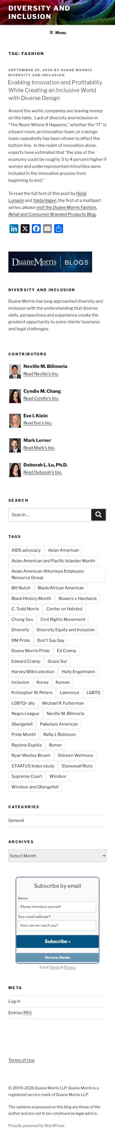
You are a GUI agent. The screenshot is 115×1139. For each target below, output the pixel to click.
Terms (54, 967)
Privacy (70, 967)
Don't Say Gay (50, 640)
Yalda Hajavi (44, 200)
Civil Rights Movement (62, 619)
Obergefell (22, 724)
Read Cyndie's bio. (41, 398)
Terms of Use (21, 1060)
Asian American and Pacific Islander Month (53, 560)
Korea (42, 682)
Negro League (25, 713)
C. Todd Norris (25, 608)
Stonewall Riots (77, 766)
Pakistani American (59, 724)
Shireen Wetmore (75, 755)
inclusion (20, 682)
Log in (14, 1001)
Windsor (57, 776)
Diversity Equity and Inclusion (66, 629)
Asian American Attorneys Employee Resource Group (47, 574)
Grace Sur (57, 661)
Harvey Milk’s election (32, 671)
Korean (63, 682)
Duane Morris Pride (30, 650)
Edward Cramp (25, 661)
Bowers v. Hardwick (78, 598)
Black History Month (31, 598)
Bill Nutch (20, 587)
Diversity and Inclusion (39, 12)
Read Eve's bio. (37, 422)
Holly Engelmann (78, 671)
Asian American (63, 550)
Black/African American (61, 587)
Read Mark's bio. (39, 447)
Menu (60, 32)
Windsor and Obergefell (35, 786)
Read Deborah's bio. (42, 472)
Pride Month (23, 734)
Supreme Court (26, 776)
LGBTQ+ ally (23, 703)
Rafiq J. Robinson (59, 734)
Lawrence (69, 692)
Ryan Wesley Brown (31, 755)
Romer (55, 745)
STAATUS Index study (32, 766)
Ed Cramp (66, 650)
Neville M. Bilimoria (65, 713)
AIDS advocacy (26, 550)
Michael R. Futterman (63, 703)
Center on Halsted (64, 608)
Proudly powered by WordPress (36, 1125)
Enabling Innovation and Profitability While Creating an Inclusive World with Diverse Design (55, 90)
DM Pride (20, 640)
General (16, 820)
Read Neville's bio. (41, 373)
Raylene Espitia (26, 745)
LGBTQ (93, 692)
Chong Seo (22, 619)
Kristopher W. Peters (31, 692)
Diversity (20, 629)
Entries (20, 1012)
